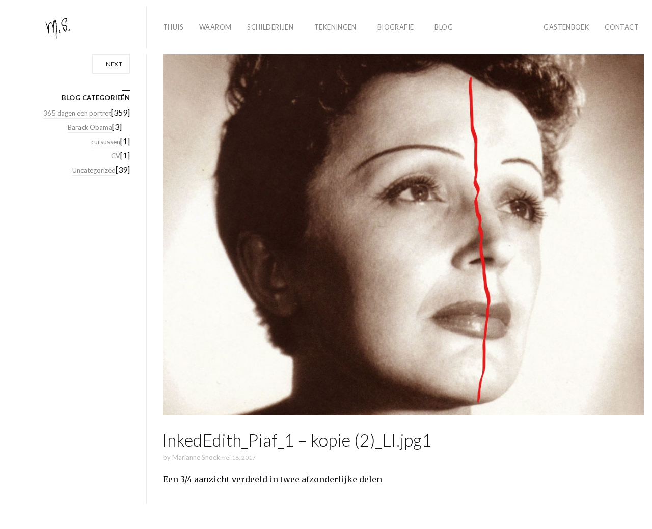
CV (115, 156)
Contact (622, 27)
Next (113, 64)
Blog (443, 27)
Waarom (215, 27)
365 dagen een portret (77, 113)
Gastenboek (566, 27)
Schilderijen (270, 27)
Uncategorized (94, 170)
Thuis (173, 27)
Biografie (395, 27)
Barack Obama (90, 127)
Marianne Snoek (196, 457)
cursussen (105, 141)
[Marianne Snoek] (77, 27)
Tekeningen (335, 27)
